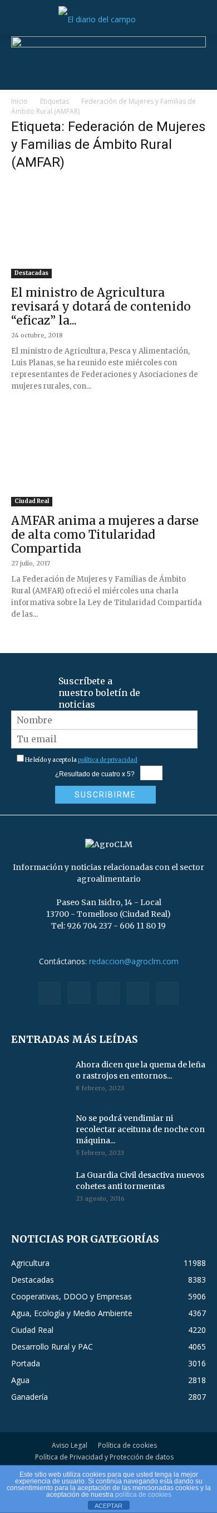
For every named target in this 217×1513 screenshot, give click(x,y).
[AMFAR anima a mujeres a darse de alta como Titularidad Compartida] (108, 458)
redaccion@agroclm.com (134, 961)
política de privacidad (107, 759)
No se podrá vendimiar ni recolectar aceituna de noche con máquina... (140, 1129)
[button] (19, 19)
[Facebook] (49, 993)
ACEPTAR (108, 1505)
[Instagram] (79, 993)
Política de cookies (127, 1445)
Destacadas (31, 273)
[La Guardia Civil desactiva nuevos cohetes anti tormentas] (39, 1189)
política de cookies (143, 1495)
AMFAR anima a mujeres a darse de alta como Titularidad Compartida (105, 534)
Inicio (19, 101)
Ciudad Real (31, 501)
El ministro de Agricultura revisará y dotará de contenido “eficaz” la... (101, 306)
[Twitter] (138, 993)
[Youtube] (167, 993)
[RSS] (108, 993)
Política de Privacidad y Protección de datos (104, 1457)
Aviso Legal (69, 1445)
